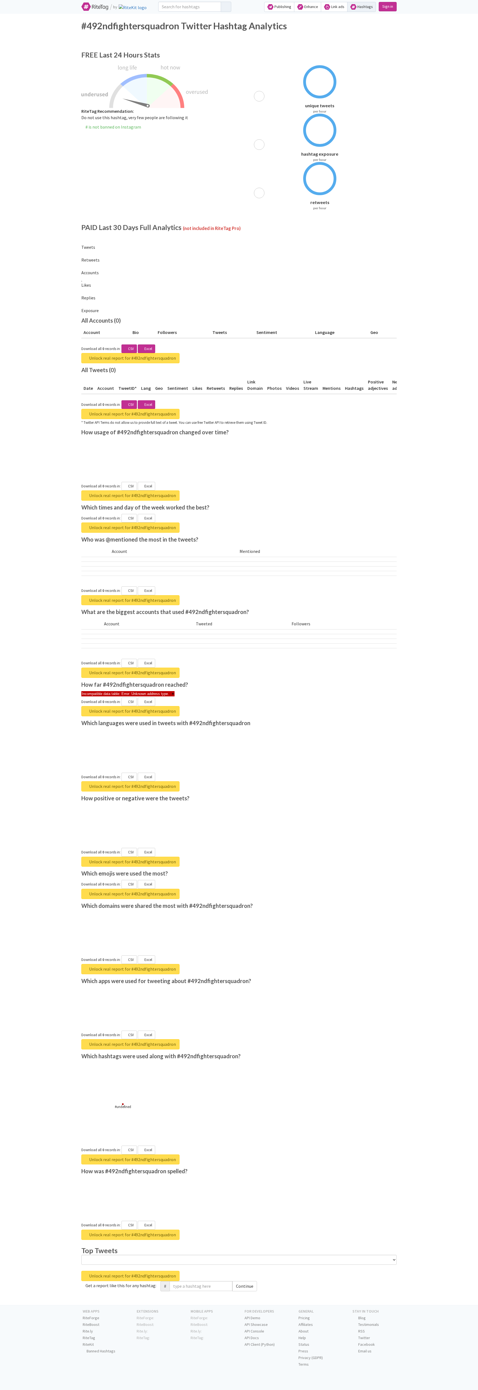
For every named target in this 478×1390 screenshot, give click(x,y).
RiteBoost (91, 1324)
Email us (364, 1351)
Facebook (366, 1344)
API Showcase (256, 1324)
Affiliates (305, 1324)
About (303, 1331)
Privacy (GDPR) (310, 1357)
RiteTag (89, 1337)
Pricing (304, 1317)
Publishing (282, 6)
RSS (361, 1331)
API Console (254, 1331)
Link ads (337, 6)
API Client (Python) (260, 1344)
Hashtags (365, 6)
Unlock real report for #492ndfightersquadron (132, 358)
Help (302, 1337)
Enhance (310, 6)
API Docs (252, 1337)
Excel (148, 348)
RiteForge (91, 1317)
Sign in (387, 6)
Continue (244, 1286)
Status (303, 1344)
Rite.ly (88, 1331)
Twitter (363, 1337)
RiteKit (88, 1344)
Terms (303, 1364)
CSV (130, 348)
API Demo (252, 1317)
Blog (361, 1317)
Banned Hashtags (100, 1351)
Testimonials (368, 1324)
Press (303, 1351)
